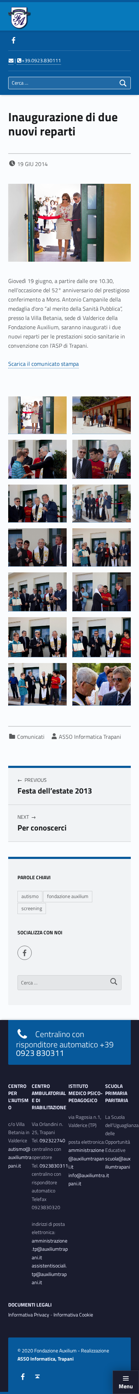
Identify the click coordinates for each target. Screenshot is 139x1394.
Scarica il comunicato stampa (43, 363)
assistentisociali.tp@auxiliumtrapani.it (49, 1274)
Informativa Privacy (28, 1315)
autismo (29, 896)
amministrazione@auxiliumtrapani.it (86, 1158)
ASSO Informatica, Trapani (45, 1359)
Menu (126, 1386)
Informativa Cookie (73, 1315)
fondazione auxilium (67, 896)
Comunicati (31, 736)
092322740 (52, 1140)
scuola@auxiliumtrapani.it (117, 1167)
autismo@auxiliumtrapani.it (19, 1157)
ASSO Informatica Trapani (90, 736)
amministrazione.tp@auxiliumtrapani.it (50, 1249)
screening (31, 908)
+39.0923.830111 (41, 60)
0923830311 (54, 1166)
